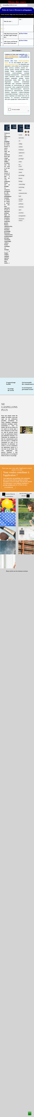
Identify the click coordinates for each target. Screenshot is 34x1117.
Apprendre (4, 458)
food (20, 196)
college (20, 143)
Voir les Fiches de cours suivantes (25, 494)
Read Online (23, 33)
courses (20, 155)
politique (21, 204)
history (20, 178)
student (21, 146)
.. (4, 28)
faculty (20, 135)
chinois (6, 259)
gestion (3, 16)
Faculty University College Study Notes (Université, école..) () (17, 14)
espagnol (6, 256)
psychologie (7, 231)
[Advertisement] (17, 285)
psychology (21, 175)
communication (8, 234)
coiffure (6, 243)
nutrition (21, 212)
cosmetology (22, 184)
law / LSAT (20, 165)
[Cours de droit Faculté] (26, 131)
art (5, 248)
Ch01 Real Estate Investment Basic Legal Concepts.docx (10, 35)
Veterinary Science (21, 219)
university (21, 138)
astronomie (7, 239)
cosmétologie (7, 241)
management (22, 215)
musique (6, 249)
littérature (7, 233)
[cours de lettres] (26, 135)
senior (20, 161)
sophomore (21, 152)
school (20, 172)
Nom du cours (8, 21)
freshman (21, 149)
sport (20, 209)
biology (20, 181)
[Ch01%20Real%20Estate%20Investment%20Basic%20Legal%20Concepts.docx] (1, 35)
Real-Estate (9, 16)
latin (5, 261)
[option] (17, 533)
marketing (21, 187)
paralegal (21, 158)
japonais (6, 258)
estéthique (7, 246)
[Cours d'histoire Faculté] (28, 131)
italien (6, 263)
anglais (6, 254)
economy (21, 169)
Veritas (6, 133)
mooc (20, 190)
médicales (7, 221)
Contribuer (8, 487)
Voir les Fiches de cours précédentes (9, 495)
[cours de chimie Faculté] (28, 135)
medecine (21, 207)
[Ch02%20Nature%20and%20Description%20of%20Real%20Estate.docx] (1, 42)
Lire (20, 19)
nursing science (21, 200)
